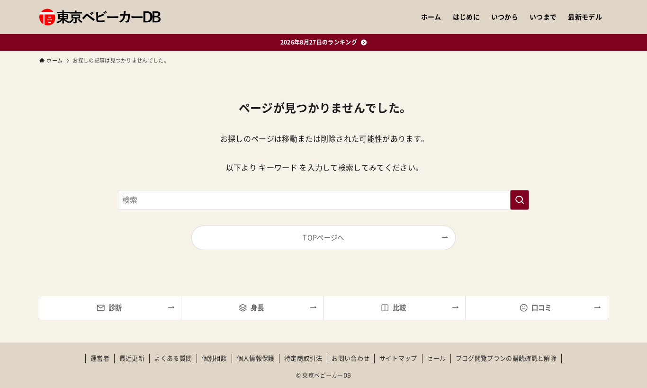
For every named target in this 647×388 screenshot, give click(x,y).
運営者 (99, 358)
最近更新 (131, 358)
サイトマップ (398, 358)
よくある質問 (173, 358)
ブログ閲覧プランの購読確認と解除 (506, 358)
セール (436, 358)
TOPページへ (323, 237)
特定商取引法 (303, 358)
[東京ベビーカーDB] (100, 17)
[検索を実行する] (519, 200)
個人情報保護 (256, 358)
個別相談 (214, 358)
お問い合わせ (350, 358)
